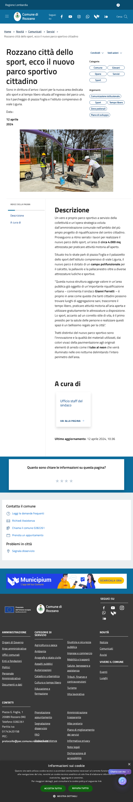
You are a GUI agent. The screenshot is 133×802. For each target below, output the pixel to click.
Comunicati (35, 31)
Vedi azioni (113, 53)
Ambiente (40, 651)
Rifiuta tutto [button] (80, 788)
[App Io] (105, 16)
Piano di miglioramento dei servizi (80, 732)
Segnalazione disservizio (42, 725)
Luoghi (104, 678)
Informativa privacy (78, 741)
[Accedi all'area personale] (118, 5)
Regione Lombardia (16, 5)
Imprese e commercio (79, 653)
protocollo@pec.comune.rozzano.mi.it (25, 741)
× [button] (129, 764)
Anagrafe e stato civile (48, 657)
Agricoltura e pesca (46, 645)
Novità (20, 31)
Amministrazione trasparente (77, 714)
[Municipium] (95, 16)
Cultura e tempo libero (48, 682)
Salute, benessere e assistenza (78, 668)
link (99, 781)
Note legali (73, 747)
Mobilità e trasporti (78, 659)
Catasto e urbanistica (47, 676)
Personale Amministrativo (11, 675)
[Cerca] (126, 17)
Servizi (51, 31)
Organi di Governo (12, 642)
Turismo (72, 688)
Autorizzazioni (43, 670)
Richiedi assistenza (46, 741)
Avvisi (103, 655)
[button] (66, 796)
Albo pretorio (74, 723)
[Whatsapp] (86, 16)
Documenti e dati (12, 684)
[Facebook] (60, 16)
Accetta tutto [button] (53, 788)
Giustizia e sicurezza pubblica (79, 644)
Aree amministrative (14, 648)
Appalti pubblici (44, 664)
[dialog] (66, 781)
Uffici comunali (11, 655)
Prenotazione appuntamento (43, 714)
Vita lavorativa (75, 694)
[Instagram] (77, 16)
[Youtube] (68, 16)
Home (7, 31)
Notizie (104, 642)
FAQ (37, 734)
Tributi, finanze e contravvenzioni (77, 679)
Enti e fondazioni (12, 661)
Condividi (96, 53)
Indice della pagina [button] (20, 204)
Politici (6, 667)
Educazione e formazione (42, 691)
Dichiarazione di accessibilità (76, 755)
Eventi (103, 672)
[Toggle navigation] (7, 16)
